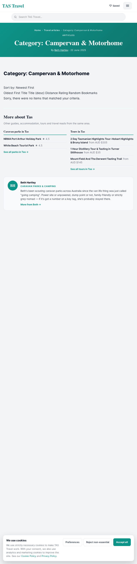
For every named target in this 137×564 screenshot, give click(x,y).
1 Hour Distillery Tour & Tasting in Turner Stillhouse (94, 150)
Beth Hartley (61, 50)
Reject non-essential (97, 542)
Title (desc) (36, 93)
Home (37, 30)
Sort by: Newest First (19, 87)
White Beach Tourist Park (23, 145)
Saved (114, 5)
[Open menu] (127, 5)
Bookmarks (89, 93)
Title (24, 93)
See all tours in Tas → (82, 169)
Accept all (122, 542)
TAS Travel (13, 5)
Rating (63, 93)
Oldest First (12, 93)
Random (75, 93)
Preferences (72, 542)
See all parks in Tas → (16, 151)
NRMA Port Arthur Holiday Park (27, 138)
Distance (51, 93)
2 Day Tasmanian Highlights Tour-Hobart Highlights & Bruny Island (101, 140)
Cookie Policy (28, 556)
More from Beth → (31, 204)
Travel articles (52, 30)
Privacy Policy (49, 556)
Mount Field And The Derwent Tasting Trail (99, 160)
